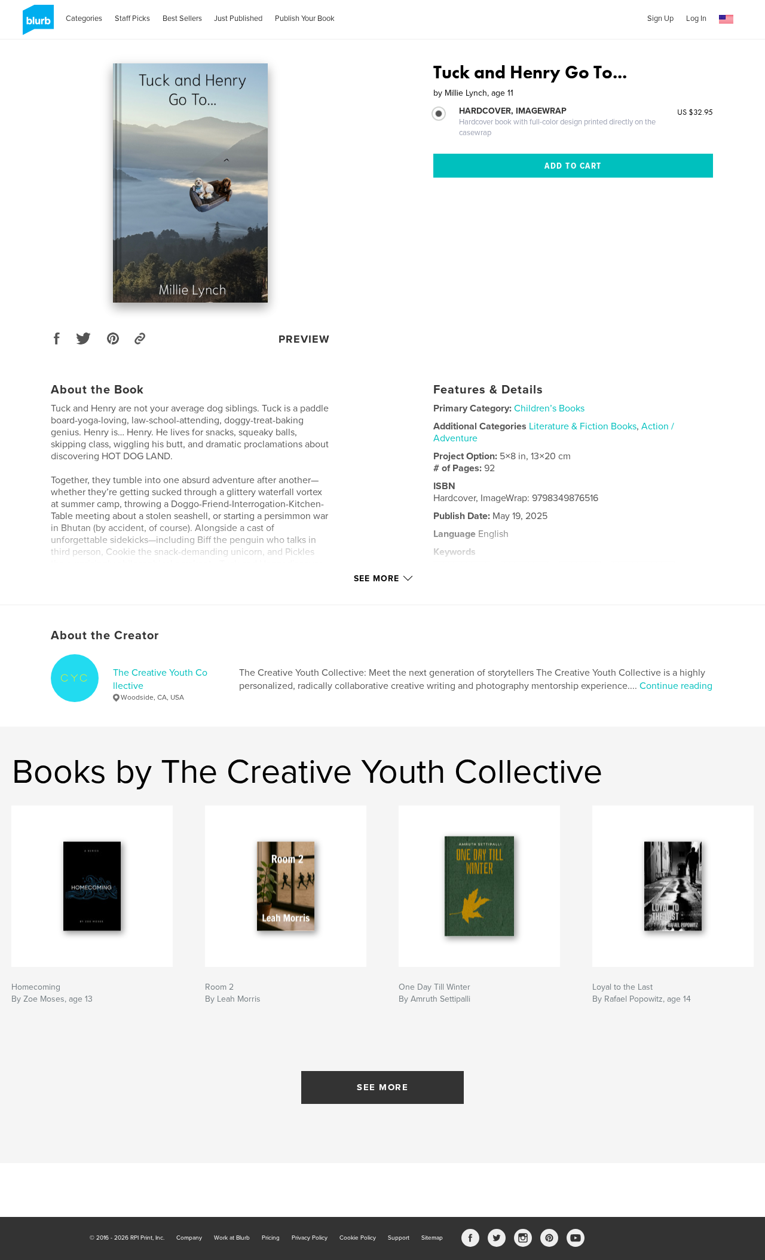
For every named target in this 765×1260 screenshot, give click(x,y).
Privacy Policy (310, 1237)
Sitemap (432, 1237)
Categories (84, 18)
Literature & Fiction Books (583, 426)
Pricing (271, 1237)
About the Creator (105, 636)
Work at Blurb (232, 1237)
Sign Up (660, 18)
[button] (726, 19)
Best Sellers (182, 18)
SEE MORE (382, 1087)
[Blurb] (36, 24)
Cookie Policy (357, 1237)
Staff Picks (132, 18)
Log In (696, 18)
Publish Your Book (305, 18)
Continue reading (675, 686)
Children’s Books (549, 408)
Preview (304, 339)
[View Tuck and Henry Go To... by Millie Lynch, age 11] (190, 183)
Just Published (238, 18)
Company (189, 1237)
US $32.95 (695, 111)
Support (398, 1237)
